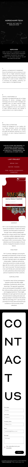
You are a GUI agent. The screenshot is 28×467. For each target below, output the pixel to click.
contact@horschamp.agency (7, 460)
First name (6, 407)
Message (6, 435)
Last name (6, 414)
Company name (7, 421)
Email (5, 428)
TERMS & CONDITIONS (6, 462)
